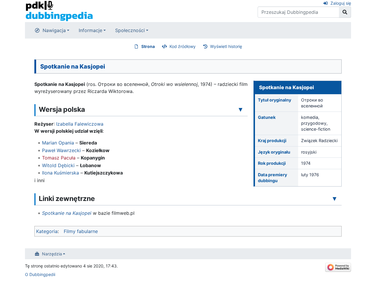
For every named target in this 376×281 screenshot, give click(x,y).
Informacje (90, 30)
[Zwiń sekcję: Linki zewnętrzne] (334, 198)
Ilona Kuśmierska (60, 173)
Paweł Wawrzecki (61, 150)
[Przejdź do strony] (345, 12)
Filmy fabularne (81, 231)
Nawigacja (54, 30)
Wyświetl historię (226, 46)
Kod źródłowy (182, 46)
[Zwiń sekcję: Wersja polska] (240, 109)
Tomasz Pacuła (58, 158)
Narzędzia (52, 253)
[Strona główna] (59, 11)
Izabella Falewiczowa (79, 124)
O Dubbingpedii (40, 274)
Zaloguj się (340, 3)
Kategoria (47, 231)
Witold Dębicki (58, 165)
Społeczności (130, 30)
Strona (148, 46)
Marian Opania (58, 143)
